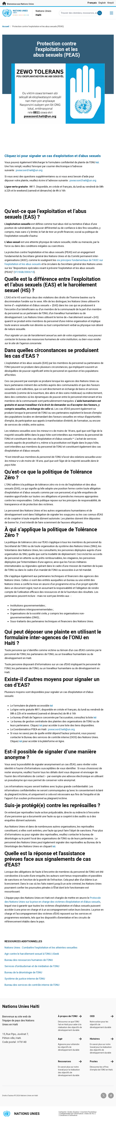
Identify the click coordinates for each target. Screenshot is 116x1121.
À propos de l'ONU (68, 1016)
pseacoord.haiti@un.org (29, 170)
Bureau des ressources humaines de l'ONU (29, 959)
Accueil (5, 26)
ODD (92, 1016)
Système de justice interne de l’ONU (25, 978)
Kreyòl (110, 2)
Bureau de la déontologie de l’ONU (23, 972)
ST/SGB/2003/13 (24, 271)
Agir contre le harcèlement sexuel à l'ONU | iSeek (32, 953)
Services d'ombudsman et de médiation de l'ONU (32, 966)
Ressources (64, 1061)
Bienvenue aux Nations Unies (20, 4)
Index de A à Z (90, 1114)
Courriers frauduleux (88, 1112)
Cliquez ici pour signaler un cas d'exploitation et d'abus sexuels (53, 156)
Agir (60, 1038)
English (102, 2)
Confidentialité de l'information (71, 1114)
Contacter (62, 1112)
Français (92, 2)
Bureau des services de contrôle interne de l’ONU (32, 984)
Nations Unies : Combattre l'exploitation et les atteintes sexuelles (41, 947)
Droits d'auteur (73, 1112)
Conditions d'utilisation (68, 1115)
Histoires (95, 1038)
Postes (94, 1061)
